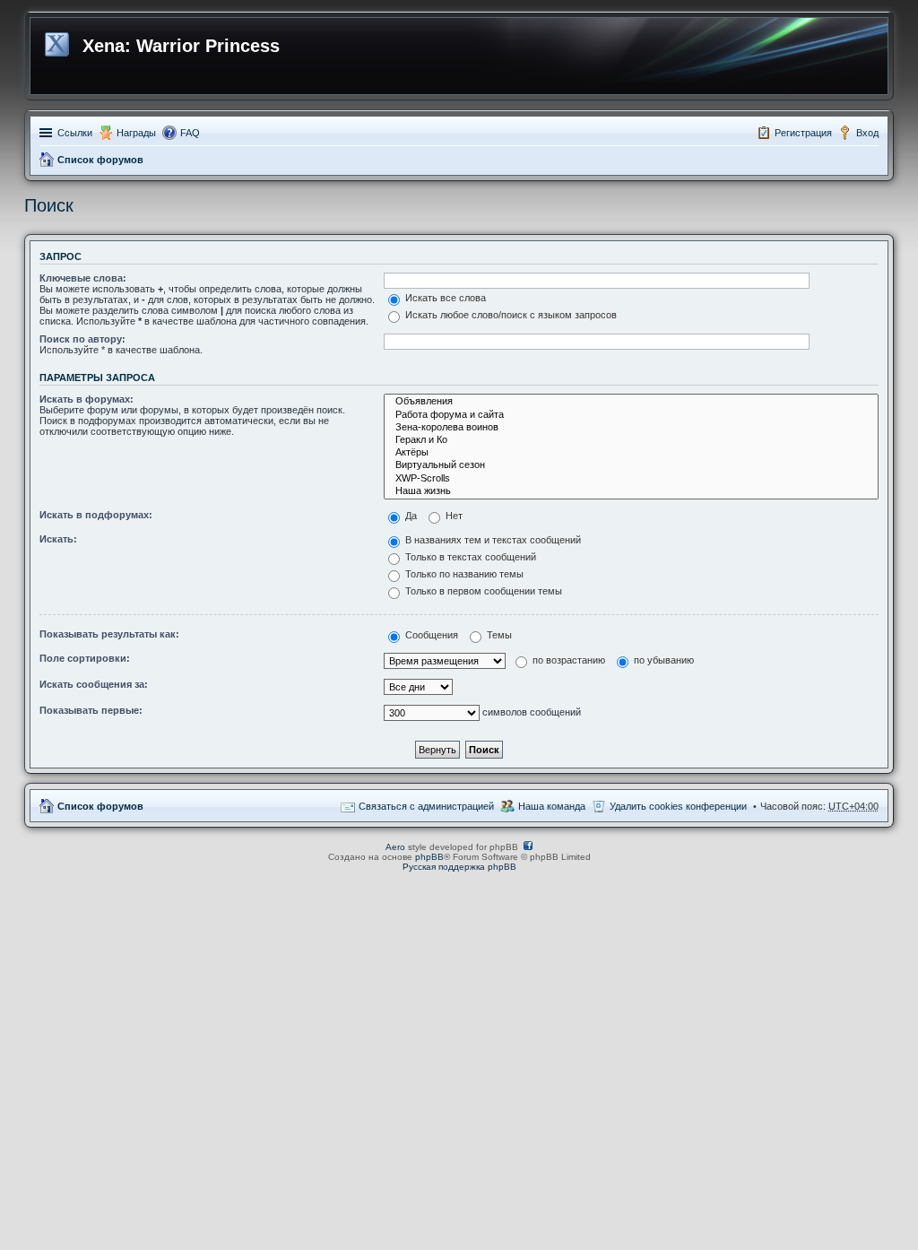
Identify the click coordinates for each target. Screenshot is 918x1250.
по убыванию (662, 660)
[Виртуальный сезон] (631, 465)
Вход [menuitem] (867, 132)
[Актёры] (631, 453)
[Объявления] (631, 401)
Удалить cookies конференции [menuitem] (678, 806)
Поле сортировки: (84, 658)
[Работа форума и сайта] (631, 415)
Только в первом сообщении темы (482, 591)
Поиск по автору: (82, 339)
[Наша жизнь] (631, 491)
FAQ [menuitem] (190, 132)
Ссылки (74, 132)
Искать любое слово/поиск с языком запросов (510, 314)
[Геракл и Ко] (631, 440)
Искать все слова (444, 297)
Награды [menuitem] (136, 132)
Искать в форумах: (86, 399)
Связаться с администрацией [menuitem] (426, 806)
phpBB (429, 857)
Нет (453, 515)
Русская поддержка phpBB (459, 867)
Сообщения (430, 634)
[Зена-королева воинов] (631, 427)
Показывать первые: (91, 710)
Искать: (58, 539)
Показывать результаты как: (109, 634)
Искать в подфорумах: (95, 514)
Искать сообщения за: (93, 684)
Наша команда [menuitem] (551, 806)
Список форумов (100, 159)
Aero (395, 847)
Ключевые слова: (82, 278)
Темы (498, 634)
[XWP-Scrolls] (631, 479)
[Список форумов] (58, 41)
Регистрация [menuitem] (803, 132)
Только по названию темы (463, 574)
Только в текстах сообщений (469, 556)
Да (410, 515)
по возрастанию (567, 660)
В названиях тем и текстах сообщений (492, 539)
